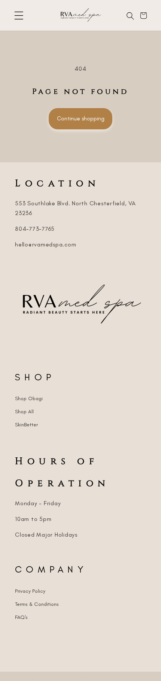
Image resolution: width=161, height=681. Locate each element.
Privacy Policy (30, 591)
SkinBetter (26, 424)
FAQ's (21, 617)
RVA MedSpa (56, 677)
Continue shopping (80, 118)
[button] (19, 15)
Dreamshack (123, 677)
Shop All (24, 411)
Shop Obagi (29, 398)
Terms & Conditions (37, 604)
